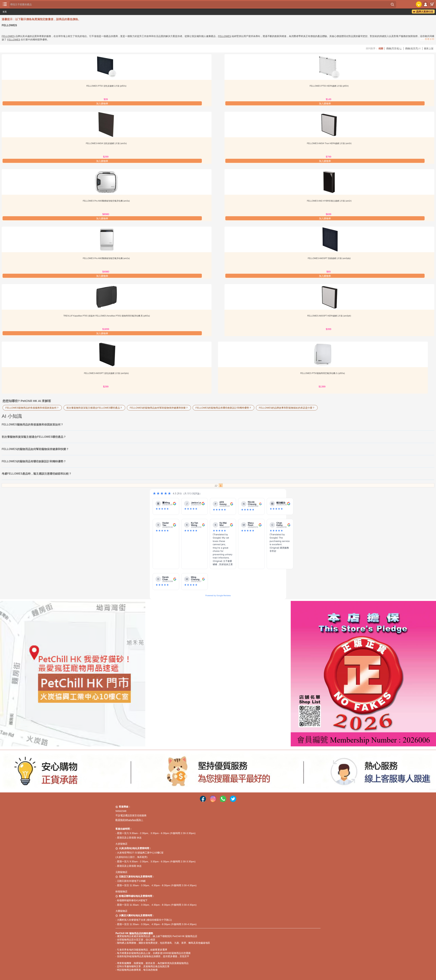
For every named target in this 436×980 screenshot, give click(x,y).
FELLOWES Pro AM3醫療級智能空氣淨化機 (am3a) (106, 201)
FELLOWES (8, 36)
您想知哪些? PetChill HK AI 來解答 (27, 401)
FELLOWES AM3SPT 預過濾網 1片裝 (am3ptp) (329, 258)
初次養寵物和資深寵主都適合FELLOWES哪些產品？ (94, 407)
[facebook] (203, 796)
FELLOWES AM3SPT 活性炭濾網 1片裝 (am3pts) (106, 373)
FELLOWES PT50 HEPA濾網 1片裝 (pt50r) (329, 86)
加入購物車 (102, 103)
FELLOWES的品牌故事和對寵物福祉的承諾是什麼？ (287, 407)
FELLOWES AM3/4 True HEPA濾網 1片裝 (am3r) (329, 143)
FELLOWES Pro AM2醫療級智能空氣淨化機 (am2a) (106, 258)
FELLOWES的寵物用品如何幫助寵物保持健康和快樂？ (159, 407)
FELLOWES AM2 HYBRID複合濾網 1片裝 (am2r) (329, 201)
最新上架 (428, 48)
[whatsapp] (223, 796)
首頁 (5, 12)
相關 (380, 48)
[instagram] (213, 796)
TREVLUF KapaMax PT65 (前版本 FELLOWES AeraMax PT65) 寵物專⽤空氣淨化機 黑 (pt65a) (106, 316)
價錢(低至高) (413, 48)
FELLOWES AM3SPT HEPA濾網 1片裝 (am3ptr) (329, 316)
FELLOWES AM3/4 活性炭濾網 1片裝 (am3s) (106, 143)
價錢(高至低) (394, 48)
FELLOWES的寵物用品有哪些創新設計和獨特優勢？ (223, 407)
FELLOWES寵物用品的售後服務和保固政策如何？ (32, 407)
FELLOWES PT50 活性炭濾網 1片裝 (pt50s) (106, 86)
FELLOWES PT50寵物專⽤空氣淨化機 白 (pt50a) (322, 373)
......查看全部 (427, 39)
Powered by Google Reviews (218, 595)
